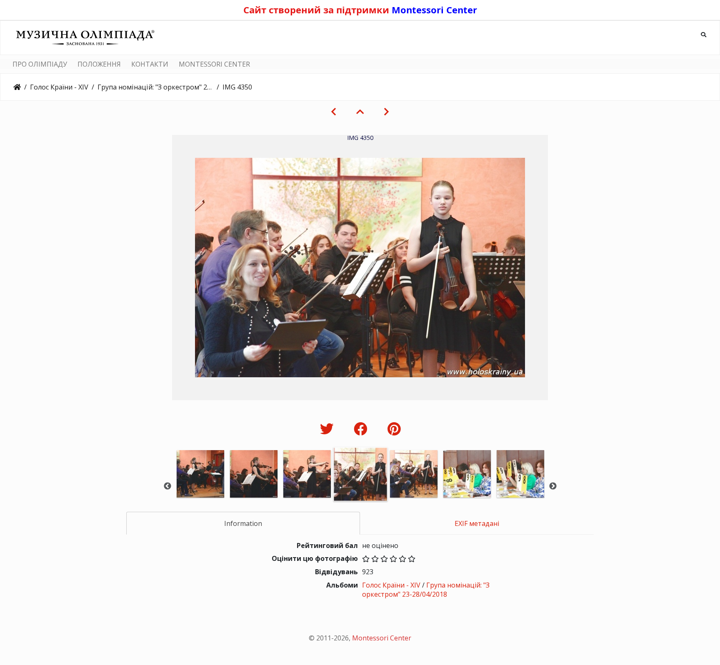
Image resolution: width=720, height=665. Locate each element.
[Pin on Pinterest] (394, 428)
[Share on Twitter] (328, 428)
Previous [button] (167, 486)
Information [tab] (243, 523)
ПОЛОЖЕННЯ (99, 64)
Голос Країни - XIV (59, 87)
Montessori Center (434, 9)
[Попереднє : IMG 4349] (333, 111)
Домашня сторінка (17, 87)
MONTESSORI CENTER (214, 64)
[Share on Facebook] (362, 428)
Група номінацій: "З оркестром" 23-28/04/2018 (155, 87)
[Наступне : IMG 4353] (386, 111)
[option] (200, 485)
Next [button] (553, 486)
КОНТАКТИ (149, 64)
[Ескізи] (360, 111)
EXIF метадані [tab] (477, 523)
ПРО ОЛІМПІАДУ (39, 64)
